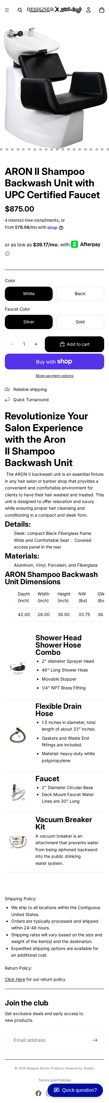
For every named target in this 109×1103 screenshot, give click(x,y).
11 (51, 149)
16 (80, 149)
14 (68, 149)
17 (85, 149)
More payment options (55, 376)
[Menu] (7, 10)
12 (57, 149)
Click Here (15, 979)
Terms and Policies (54, 1080)
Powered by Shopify (79, 1068)
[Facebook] (38, 1093)
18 (91, 149)
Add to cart (78, 344)
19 (96, 149)
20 (102, 149)
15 (74, 149)
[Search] (20, 10)
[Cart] (101, 10)
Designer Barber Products (45, 1068)
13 (63, 149)
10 (46, 149)
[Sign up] (95, 1040)
